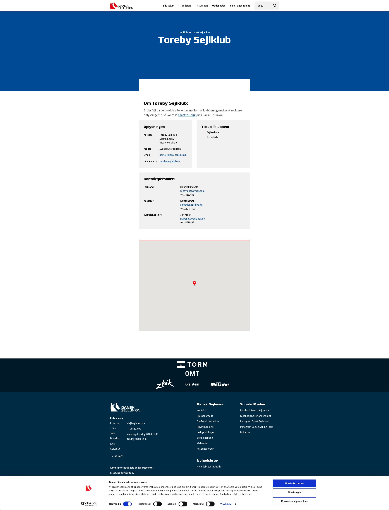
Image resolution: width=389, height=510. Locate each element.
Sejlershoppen (205, 437)
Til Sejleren (184, 5)
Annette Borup (187, 115)
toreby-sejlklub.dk (169, 161)
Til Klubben (201, 5)
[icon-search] (275, 5)
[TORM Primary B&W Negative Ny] (192, 365)
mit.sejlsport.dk (205, 448)
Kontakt (201, 410)
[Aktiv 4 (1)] (192, 374)
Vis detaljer (226, 504)
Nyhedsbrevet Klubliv (209, 466)
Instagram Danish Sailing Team (256, 426)
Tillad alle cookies (294, 483)
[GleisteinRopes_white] (192, 384)
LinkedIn (245, 432)
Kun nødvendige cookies (294, 501)
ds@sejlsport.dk (136, 423)
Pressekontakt (205, 416)
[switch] (157, 503)
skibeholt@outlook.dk (192, 218)
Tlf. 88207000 (134, 428)
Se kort (118, 456)
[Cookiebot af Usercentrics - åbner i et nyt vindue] (89, 504)
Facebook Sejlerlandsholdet (255, 416)
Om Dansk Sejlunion (208, 421)
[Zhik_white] (165, 384)
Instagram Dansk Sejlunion (254, 421)
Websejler (202, 443)
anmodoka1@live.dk (191, 204)
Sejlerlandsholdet (240, 5)
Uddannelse (218, 5)
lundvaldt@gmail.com (192, 191)
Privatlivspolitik (205, 426)
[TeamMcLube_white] (219, 384)
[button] (194, 283)
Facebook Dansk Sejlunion (254, 410)
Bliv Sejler (168, 5)
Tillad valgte (294, 492)
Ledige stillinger (206, 432)
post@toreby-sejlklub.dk (173, 155)
